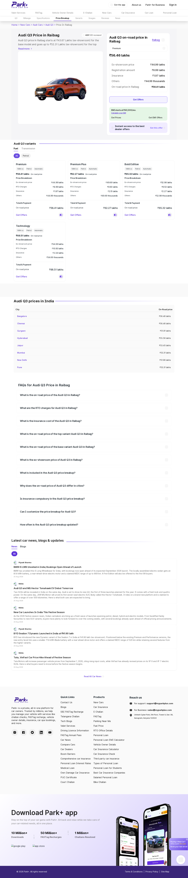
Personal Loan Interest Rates (76, 763)
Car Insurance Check (104, 754)
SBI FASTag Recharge (72, 711)
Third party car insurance (106, 758)
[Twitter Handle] (32, 732)
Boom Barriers (68, 754)
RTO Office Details (103, 730)
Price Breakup (62, 18)
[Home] (19, 5)
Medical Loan (67, 768)
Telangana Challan (70, 716)
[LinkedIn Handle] (41, 732)
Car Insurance (100, 707)
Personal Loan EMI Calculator (109, 739)
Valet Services (68, 725)
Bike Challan (99, 782)
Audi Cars (38, 24)
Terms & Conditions (134, 871)
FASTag (97, 716)
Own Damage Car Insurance (75, 772)
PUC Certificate (69, 777)
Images (91, 18)
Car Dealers (67, 749)
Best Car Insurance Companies (109, 772)
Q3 (16, 18)
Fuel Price (98, 725)
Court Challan (68, 782)
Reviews (105, 18)
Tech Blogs (66, 721)
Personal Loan (100, 735)
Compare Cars (68, 744)
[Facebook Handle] (23, 732)
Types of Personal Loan (105, 763)
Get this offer (156, 128)
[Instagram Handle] (14, 732)
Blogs (63, 707)
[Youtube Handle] (50, 732)
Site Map (165, 871)
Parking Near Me (102, 721)
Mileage (27, 18)
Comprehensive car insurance (76, 758)
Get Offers (138, 99)
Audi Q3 (49, 24)
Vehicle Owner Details (104, 744)
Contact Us (66, 702)
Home (14, 24)
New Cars (25, 24)
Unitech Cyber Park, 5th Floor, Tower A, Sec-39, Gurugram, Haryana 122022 (153, 716)
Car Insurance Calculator (106, 749)
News (117, 18)
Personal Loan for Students (107, 768)
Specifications (43, 18)
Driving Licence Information (75, 730)
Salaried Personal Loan (105, 777)
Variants (78, 18)
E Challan (98, 711)
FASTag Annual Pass (71, 735)
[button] (60, 214)
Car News (66, 739)
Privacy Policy (151, 871)
